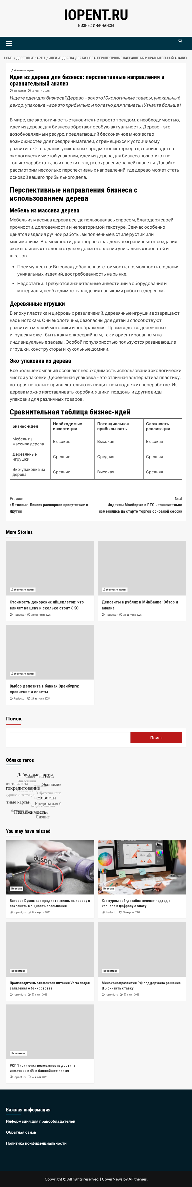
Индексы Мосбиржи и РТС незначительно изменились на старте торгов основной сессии (140, 505)
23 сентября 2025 (40, 614)
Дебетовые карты (22, 70)
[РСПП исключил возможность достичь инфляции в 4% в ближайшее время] (50, 1031)
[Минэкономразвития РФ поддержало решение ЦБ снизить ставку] (142, 949)
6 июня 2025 (41, 91)
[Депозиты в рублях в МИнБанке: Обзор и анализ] (142, 568)
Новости (16, 888)
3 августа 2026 (131, 912)
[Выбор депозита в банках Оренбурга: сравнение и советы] (50, 652)
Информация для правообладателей (40, 1121)
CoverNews (112, 1179)
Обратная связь (21, 1132)
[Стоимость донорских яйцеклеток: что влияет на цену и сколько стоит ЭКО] (50, 568)
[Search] (180, 42)
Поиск (14, 719)
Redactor (20, 91)
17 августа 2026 (41, 912)
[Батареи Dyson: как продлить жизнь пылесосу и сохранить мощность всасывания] (50, 867)
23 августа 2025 (40, 698)
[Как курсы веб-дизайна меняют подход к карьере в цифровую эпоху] (142, 867)
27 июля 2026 (39, 994)
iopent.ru (96, 15)
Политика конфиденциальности (36, 1143)
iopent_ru (20, 912)
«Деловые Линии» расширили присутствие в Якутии (49, 505)
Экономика (18, 971)
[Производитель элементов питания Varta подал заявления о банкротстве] (50, 949)
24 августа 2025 (132, 614)
